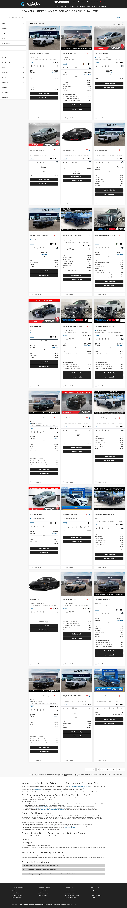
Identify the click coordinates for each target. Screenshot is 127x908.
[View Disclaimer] (43, 66)
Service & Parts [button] (96, 6)
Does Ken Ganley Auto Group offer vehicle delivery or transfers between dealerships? (49, 874)
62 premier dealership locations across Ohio (79, 786)
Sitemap (34, 904)
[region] (44, 84)
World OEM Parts (43, 893)
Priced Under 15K (16, 897)
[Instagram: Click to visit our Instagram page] (64, 2)
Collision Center (42, 895)
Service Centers (43, 806)
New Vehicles (15, 890)
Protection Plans (69, 893)
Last (113, 769)
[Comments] (57, 66)
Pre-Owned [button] (60, 6)
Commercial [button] (75, 6)
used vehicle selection (70, 827)
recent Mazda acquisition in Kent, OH (83, 788)
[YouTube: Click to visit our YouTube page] (58, 2)
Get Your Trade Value (70, 897)
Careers (93, 897)
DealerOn (30, 904)
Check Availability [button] (44, 93)
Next (108, 769)
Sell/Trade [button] (82, 6)
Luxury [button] (66, 6)
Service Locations (43, 890)
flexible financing (38, 789)
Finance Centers (39, 808)
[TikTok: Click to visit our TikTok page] (67, 2)
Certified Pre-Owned (17, 895)
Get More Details (44, 98)
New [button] (55, 6)
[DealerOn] (15, 904)
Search (118, 17)
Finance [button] (88, 6)
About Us (93, 893)
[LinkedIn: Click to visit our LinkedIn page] (61, 2)
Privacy (38, 904)
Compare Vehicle (36, 118)
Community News (96, 895)
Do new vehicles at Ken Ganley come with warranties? (39, 869)
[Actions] (57, 53)
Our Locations (95, 890)
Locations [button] (103, 6)
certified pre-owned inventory (58, 826)
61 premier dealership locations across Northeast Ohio (52, 809)
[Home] (52, 6)
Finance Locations (70, 890)
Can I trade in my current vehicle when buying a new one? (40, 865)
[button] (58, 38)
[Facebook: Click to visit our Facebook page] (55, 2)
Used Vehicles (16, 893)
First (87, 769)
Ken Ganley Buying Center (72, 895)
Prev (92, 769)
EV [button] (70, 6)
